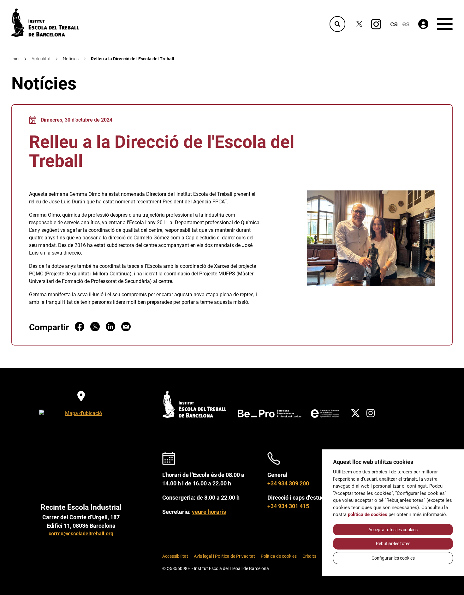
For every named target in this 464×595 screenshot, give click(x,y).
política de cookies (367, 514)
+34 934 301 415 (288, 506)
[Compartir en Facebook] (79, 330)
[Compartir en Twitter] (95, 330)
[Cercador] (337, 24)
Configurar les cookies (393, 558)
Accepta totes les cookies (393, 529)
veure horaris (209, 511)
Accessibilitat (175, 556)
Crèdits (309, 556)
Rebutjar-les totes (393, 543)
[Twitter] (359, 24)
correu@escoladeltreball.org (81, 534)
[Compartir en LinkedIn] (110, 330)
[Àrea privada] (423, 24)
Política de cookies (279, 556)
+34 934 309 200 (288, 483)
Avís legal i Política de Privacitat (224, 556)
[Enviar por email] (126, 330)
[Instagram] (376, 24)
